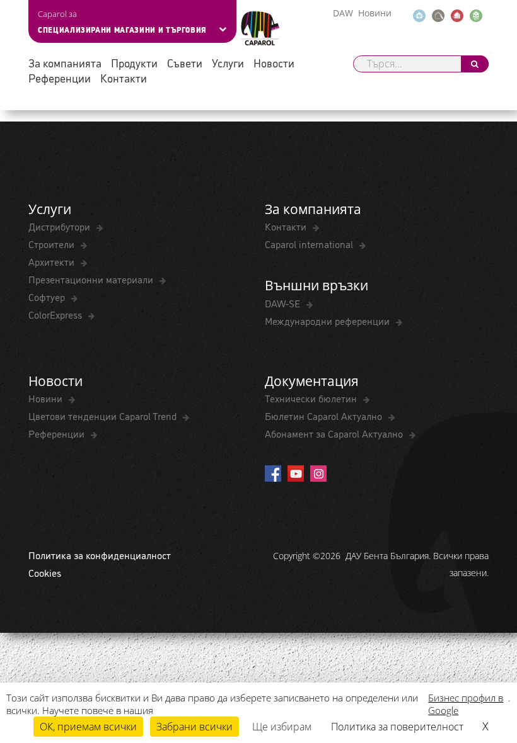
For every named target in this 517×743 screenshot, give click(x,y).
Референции (59, 78)
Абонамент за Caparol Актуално (335, 433)
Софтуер (47, 296)
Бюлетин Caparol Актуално (325, 416)
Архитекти (52, 261)
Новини (375, 13)
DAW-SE (284, 303)
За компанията (65, 62)
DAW (343, 13)
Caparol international (310, 244)
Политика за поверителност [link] (397, 727)
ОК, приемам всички (88, 727)
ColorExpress (56, 314)
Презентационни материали (92, 279)
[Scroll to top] (490, 671)
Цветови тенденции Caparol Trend (103, 416)
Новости (273, 62)
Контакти (123, 78)
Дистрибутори (60, 226)
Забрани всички (194, 727)
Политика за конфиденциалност (99, 555)
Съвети (184, 62)
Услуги (228, 62)
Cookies (44, 572)
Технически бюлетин (312, 398)
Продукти (134, 62)
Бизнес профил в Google (465, 704)
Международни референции (328, 320)
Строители (52, 244)
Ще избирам (281, 727)
